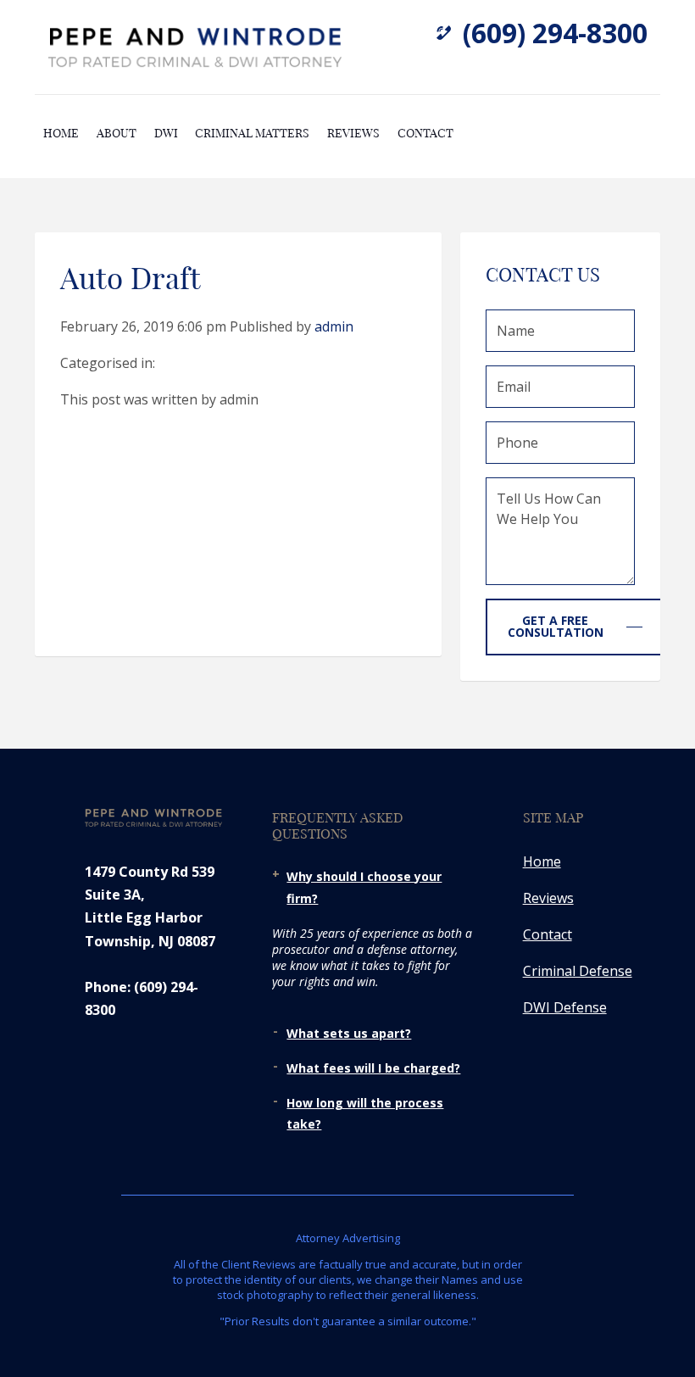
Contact (425, 132)
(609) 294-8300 (555, 32)
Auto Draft (130, 276)
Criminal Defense (577, 971)
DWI (166, 132)
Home (61, 132)
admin (333, 326)
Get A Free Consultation (555, 626)
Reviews (353, 132)
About (116, 132)
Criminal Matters (252, 132)
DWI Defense (565, 1007)
